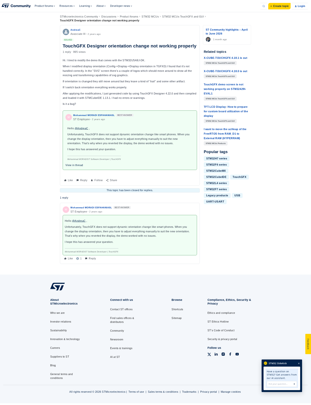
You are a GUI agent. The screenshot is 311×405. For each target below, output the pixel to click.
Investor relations (60, 321)
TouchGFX (239, 177)
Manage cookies (231, 391)
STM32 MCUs (150, 16)
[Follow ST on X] (209, 355)
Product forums (129, 16)
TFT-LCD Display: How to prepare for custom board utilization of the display (226, 111)
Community (117, 330)
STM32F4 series (216, 164)
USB (237, 195)
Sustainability (58, 330)
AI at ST (115, 357)
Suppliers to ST (59, 356)
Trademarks (189, 391)
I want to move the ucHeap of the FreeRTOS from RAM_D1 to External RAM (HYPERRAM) (225, 134)
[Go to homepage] (74, 290)
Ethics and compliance (221, 313)
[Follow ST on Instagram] (223, 354)
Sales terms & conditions (163, 391)
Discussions (108, 16)
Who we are (57, 313)
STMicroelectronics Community (79, 16)
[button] (279, 6)
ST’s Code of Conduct (221, 330)
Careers (55, 348)
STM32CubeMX (216, 170)
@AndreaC (81, 128)
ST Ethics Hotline (218, 321)
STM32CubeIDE (216, 177)
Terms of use (136, 391)
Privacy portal (208, 391)
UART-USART (215, 201)
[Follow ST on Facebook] (230, 354)
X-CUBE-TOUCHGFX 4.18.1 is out (225, 58)
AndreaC (75, 30)
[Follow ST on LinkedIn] (216, 354)
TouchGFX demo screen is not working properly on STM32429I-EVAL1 (225, 89)
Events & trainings (121, 348)
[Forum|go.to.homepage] (16, 6)
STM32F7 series (216, 189)
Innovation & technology (65, 339)
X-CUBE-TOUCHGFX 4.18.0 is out (225, 71)
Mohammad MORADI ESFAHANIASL (94, 115)
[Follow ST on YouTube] (237, 354)
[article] (130, 233)
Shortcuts (177, 309)
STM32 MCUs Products (216, 143)
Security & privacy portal (222, 339)
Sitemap (177, 318)
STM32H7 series (216, 158)
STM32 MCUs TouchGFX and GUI (183, 16)
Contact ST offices (121, 309)
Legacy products (217, 195)
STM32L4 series (216, 183)
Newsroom (116, 339)
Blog (53, 365)
